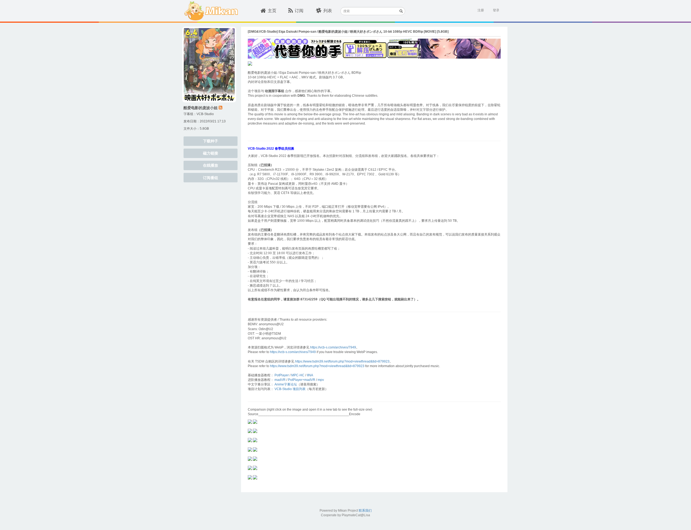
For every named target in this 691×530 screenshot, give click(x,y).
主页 (272, 10)
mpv (321, 380)
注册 (480, 10)
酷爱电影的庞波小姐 (201, 108)
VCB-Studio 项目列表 (290, 389)
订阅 (299, 10)
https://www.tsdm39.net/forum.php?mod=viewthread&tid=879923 (342, 361)
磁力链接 (210, 153)
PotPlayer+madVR (301, 380)
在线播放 (210, 165)
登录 (496, 10)
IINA (310, 375)
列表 (327, 10)
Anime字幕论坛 (286, 384)
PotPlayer (282, 375)
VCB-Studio (205, 114)
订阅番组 (210, 178)
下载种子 (210, 141)
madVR (280, 380)
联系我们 (365, 510)
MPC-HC (297, 375)
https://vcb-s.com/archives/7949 (333, 347)
